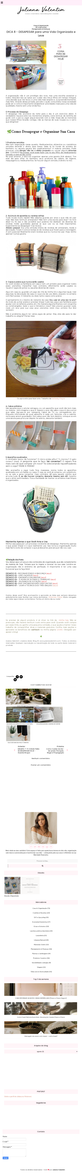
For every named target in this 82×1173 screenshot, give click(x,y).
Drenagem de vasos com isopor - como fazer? (41, 1036)
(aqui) (55, 585)
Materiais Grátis (39, 944)
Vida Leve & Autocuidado (40, 971)
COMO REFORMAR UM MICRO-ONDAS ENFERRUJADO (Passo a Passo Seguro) (41, 998)
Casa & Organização (41, 25)
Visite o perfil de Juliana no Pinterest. (18, 1096)
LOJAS (60, 630)
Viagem (39, 967)
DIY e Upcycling (41, 27)
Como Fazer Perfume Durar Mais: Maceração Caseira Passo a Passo (41, 1017)
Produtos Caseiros (40, 958)
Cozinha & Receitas (40, 913)
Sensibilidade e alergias (40, 963)
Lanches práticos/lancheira (39, 931)
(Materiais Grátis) (55, 597)
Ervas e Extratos (40, 926)
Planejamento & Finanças (41, 29)
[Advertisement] (41, 1071)
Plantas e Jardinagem (39, 953)
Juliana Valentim (59, 1170)
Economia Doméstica (39, 922)
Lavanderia (40, 935)
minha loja (64, 620)
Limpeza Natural (39, 940)
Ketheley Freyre (58, 399)
